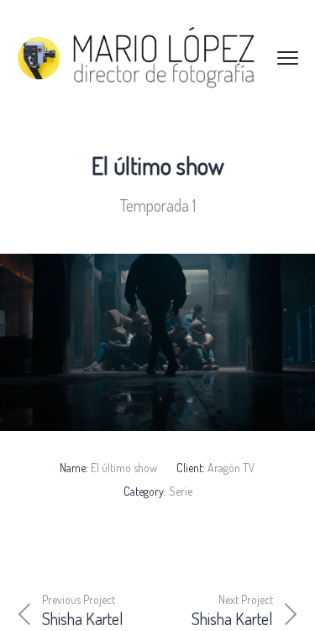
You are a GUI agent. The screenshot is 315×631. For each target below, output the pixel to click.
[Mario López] (164, 58)
